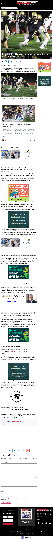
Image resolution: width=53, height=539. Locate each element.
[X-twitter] (42, 529)
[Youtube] (50, 529)
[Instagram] (46, 529)
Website (3, 496)
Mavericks (18, 167)
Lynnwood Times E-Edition (26, 527)
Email (2, 491)
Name (3, 485)
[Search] (17, 8)
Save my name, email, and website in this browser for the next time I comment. (19, 504)
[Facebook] (38, 529)
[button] (2, 61)
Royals (13, 351)
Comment (4, 468)
